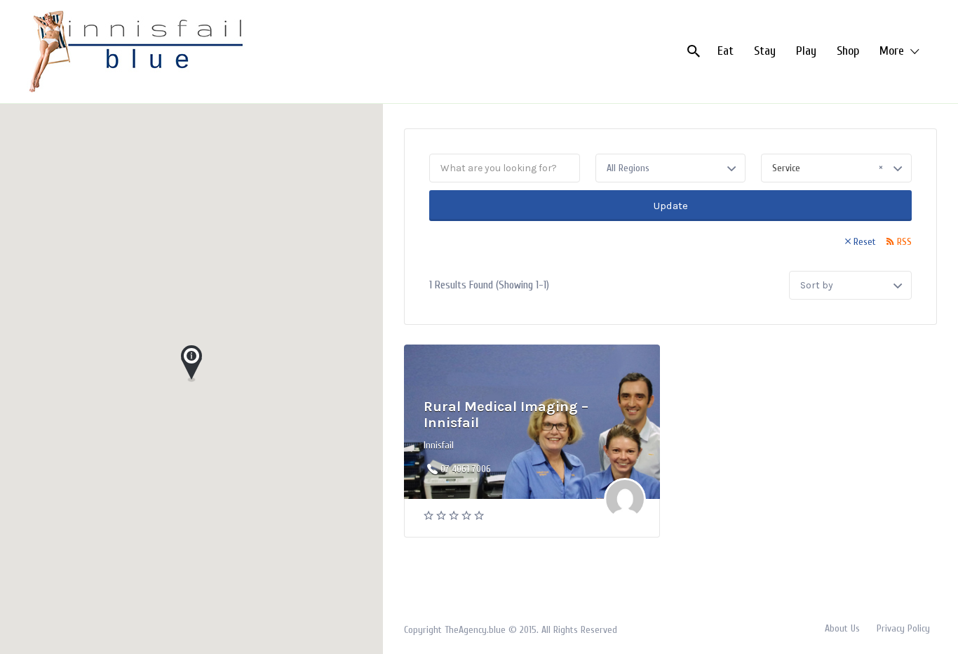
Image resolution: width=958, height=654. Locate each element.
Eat (725, 51)
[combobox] (836, 168)
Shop (848, 51)
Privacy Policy (903, 628)
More (891, 51)
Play (806, 51)
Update (671, 205)
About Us (842, 628)
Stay (765, 51)
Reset (865, 242)
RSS (904, 242)
